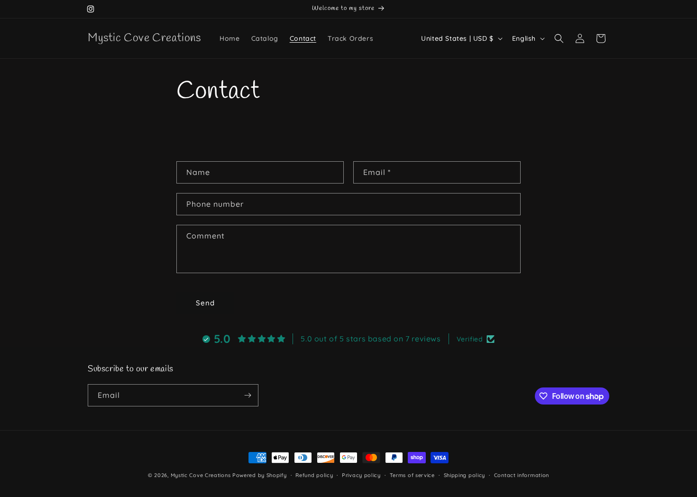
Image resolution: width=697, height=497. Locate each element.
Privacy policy (361, 475)
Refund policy (314, 475)
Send (205, 302)
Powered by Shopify (259, 475)
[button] (559, 38)
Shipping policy (465, 475)
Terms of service (412, 475)
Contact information (521, 475)
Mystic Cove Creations (201, 475)
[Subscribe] (247, 395)
